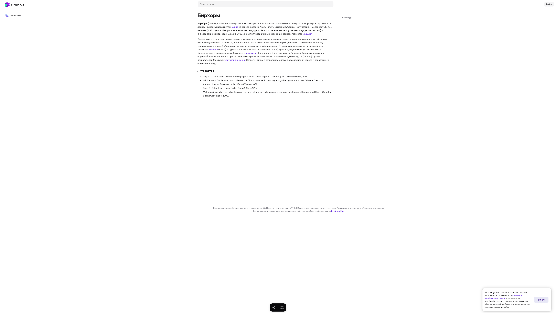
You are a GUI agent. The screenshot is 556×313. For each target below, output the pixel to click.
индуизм (307, 33)
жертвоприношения (234, 59)
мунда (235, 26)
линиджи (213, 49)
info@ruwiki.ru (337, 211)
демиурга (251, 52)
